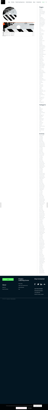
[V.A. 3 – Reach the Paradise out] (0, 205)
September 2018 (42, 232)
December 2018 (42, 228)
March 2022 (41, 183)
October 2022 (41, 175)
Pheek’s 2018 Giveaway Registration (41, 58)
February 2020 (41, 211)
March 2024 (41, 161)
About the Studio (5, 289)
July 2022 (41, 179)
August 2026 (41, 135)
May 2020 (41, 207)
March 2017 (41, 254)
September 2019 (42, 217)
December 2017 (42, 243)
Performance (41, 118)
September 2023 (42, 166)
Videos (40, 88)
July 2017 (40, 249)
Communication (42, 112)
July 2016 (40, 264)
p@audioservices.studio (38, 290)
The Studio (41, 84)
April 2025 (41, 151)
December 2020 (42, 199)
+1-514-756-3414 (37, 292)
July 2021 (40, 190)
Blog (40, 14)
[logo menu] (3, 2)
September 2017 (42, 247)
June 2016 (41, 265)
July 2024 (41, 156)
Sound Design (41, 129)
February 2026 (41, 142)
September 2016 (42, 261)
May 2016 (40, 266)
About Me (41, 10)
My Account (41, 52)
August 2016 (41, 263)
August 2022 (41, 178)
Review (40, 124)
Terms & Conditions (12, 298)
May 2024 (41, 158)
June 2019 (41, 221)
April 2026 (41, 140)
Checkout (41, 17)
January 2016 (41, 271)
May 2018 (40, 237)
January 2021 (41, 198)
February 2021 (41, 196)
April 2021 (41, 194)
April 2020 (41, 209)
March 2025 (41, 152)
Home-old (41, 29)
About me (41, 8)
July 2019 (40, 220)
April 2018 (41, 238)
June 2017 (41, 250)
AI (39, 106)
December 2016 (42, 258)
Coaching (41, 111)
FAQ (40, 27)
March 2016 (41, 269)
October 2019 (41, 216)
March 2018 (41, 239)
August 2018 (41, 233)
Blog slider (41, 108)
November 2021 (42, 186)
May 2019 (40, 222)
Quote (40, 68)
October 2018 (41, 231)
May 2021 (40, 193)
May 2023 (41, 171)
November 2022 (42, 174)
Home (40, 28)
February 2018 (41, 240)
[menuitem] (9, 2)
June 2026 (41, 137)
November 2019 (42, 215)
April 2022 (41, 182)
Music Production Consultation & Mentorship (42, 48)
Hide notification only (21, 408)
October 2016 (41, 260)
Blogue (40, 110)
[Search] (46, 2)
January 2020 (41, 212)
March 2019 (41, 225)
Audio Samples (41, 13)
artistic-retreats (42, 12)
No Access (41, 55)
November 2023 (42, 163)
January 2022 (41, 184)
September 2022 (42, 177)
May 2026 (41, 139)
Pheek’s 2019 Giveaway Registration (41, 61)
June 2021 (41, 191)
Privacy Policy (41, 66)
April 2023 (41, 172)
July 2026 (41, 136)
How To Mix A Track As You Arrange (41, 34)
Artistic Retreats (42, 11)
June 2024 (41, 157)
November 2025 (42, 145)
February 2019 (41, 226)
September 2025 (42, 146)
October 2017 (41, 245)
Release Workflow (42, 72)
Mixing (40, 117)
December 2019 (42, 213)
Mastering (41, 37)
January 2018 (41, 242)
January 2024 (41, 162)
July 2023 (41, 168)
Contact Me (41, 25)
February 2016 (41, 270)
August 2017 (41, 248)
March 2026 (41, 141)
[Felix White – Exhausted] (47, 205)
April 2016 (41, 267)
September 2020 (42, 202)
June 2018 (41, 236)
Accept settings (37, 405)
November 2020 (42, 200)
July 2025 (41, 147)
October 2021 (41, 188)
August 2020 (41, 204)
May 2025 (41, 150)
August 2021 (41, 189)
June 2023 (41, 169)
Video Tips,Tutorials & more (23, 285)
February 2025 (41, 153)
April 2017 (41, 253)
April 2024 (41, 159)
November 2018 (42, 229)
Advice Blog (20, 283)
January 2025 (41, 155)
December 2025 (42, 144)
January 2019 (41, 227)
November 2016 (42, 259)
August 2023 (41, 167)
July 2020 (41, 205)
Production (41, 122)
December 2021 (42, 185)
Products (40, 123)
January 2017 (41, 256)
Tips (40, 131)
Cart (40, 16)
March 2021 (41, 195)
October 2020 (41, 201)
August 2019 (41, 218)
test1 (40, 83)
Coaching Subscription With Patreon (42, 91)
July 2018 (40, 234)
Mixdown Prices (42, 45)
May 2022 (41, 180)
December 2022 (42, 173)
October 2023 (41, 164)
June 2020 (41, 206)
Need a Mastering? (42, 54)
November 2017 (41, 244)
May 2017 (40, 252)
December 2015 (42, 272)
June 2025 (41, 148)
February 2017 (41, 255)
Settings (30, 408)
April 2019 (41, 223)
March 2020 (41, 210)
